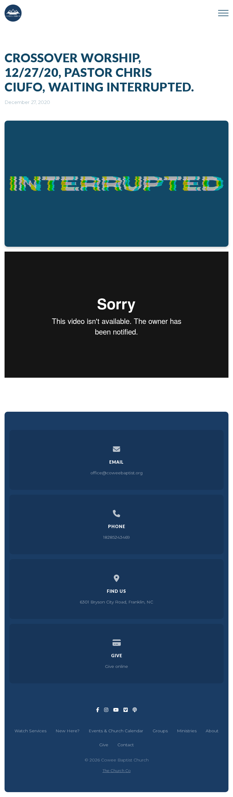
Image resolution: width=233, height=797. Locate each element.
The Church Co (117, 770)
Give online (116, 666)
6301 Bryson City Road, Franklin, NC (116, 601)
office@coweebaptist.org (116, 472)
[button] (223, 13)
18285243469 (116, 537)
